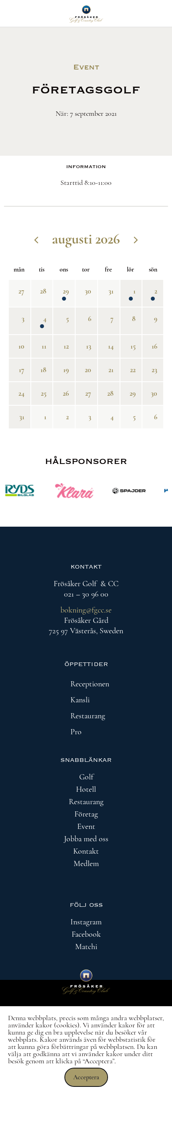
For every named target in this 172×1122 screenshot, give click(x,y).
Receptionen (89, 684)
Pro (76, 732)
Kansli (80, 700)
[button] (86, 684)
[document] (86, 1064)
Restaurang (87, 716)
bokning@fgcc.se (86, 610)
